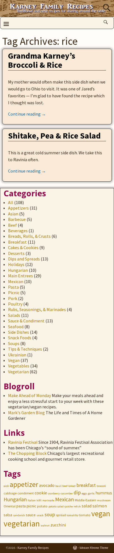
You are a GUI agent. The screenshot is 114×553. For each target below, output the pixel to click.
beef (65, 486)
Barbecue (17, 219)
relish (77, 506)
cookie (41, 492)
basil (58, 486)
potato (42, 506)
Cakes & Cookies (23, 247)
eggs (84, 493)
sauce (31, 514)
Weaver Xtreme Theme (93, 548)
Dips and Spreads (24, 259)
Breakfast (17, 242)
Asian (13, 213)
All (10, 202)
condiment (25, 493)
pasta (21, 506)
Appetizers (18, 208)
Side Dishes (18, 332)
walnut (45, 525)
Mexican (15, 281)
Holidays (16, 264)
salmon (99, 505)
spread (61, 515)
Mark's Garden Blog (26, 412)
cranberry (54, 493)
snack (40, 515)
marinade (48, 500)
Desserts (16, 253)
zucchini (58, 525)
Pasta (13, 287)
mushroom (104, 500)
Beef (12, 225)
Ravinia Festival (23, 442)
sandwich (19, 515)
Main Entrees (20, 275)
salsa (8, 514)
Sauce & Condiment (26, 321)
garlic (91, 493)
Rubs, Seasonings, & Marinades (37, 309)
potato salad (56, 506)
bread (72, 486)
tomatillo (72, 515)
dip (77, 492)
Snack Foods (19, 337)
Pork (12, 298)
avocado (47, 485)
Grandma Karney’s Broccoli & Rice (41, 60)
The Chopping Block (27, 453)
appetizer (24, 484)
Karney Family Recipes (33, 548)
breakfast (86, 485)
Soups (13, 343)
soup (50, 514)
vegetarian (22, 523)
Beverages (18, 230)
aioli (6, 486)
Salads (14, 315)
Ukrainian (17, 355)
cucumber (67, 493)
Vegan (14, 360)
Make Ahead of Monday (29, 395)
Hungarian (18, 270)
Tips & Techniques (25, 349)
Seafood (16, 326)
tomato (84, 515)
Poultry (15, 304)
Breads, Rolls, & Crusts (29, 236)
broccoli (101, 486)
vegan (100, 513)
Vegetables (18, 366)
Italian (32, 500)
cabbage (10, 493)
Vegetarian (18, 371)
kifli (39, 500)
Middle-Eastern (85, 500)
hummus (103, 492)
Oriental (9, 506)
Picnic (13, 292)
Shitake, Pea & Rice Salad (54, 135)
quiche (68, 506)
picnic (31, 506)
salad (87, 505)
